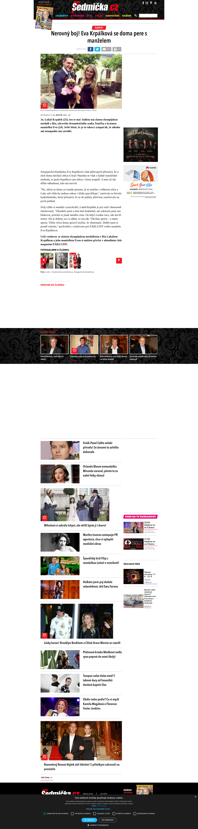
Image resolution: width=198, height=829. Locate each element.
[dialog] (99, 811)
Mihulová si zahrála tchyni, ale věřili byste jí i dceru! (75, 525)
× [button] (195, 797)
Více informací (101, 806)
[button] (99, 809)
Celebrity (61, 16)
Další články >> (47, 778)
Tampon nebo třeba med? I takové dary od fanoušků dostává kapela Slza (99, 680)
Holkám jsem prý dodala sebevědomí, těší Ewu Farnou (100, 584)
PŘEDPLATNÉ (88, 794)
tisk (119, 49)
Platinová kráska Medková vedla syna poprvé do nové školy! (102, 654)
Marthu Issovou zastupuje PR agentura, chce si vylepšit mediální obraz (100, 539)
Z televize (77, 16)
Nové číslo (44, 3)
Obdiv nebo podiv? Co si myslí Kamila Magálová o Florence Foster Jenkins (101, 704)
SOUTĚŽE (103, 794)
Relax (99, 16)
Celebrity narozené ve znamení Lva (83, 357)
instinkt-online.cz (148, 581)
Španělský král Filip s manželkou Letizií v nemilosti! (101, 561)
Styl (89, 16)
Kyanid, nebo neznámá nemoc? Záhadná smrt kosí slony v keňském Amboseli (150, 596)
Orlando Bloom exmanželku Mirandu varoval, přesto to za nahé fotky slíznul (100, 471)
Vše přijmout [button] (89, 820)
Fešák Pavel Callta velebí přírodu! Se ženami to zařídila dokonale (101, 448)
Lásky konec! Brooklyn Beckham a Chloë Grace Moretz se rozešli (82, 643)
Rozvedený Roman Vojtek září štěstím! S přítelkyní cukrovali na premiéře (82, 767)
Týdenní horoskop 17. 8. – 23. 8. (150, 574)
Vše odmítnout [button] (108, 820)
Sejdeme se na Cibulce (149, 525)
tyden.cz (147, 606)
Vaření (126, 16)
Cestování (112, 16)
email (108, 49)
